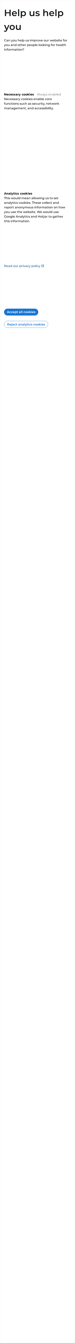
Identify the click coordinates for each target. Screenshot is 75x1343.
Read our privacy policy (22, 266)
